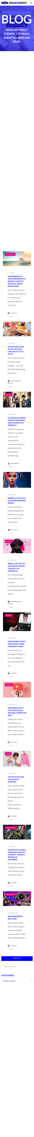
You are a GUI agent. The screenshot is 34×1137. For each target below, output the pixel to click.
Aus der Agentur (10, 894)
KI (6, 324)
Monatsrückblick (10, 827)
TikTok (8, 753)
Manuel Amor (14, 530)
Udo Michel (13, 673)
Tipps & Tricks (10, 254)
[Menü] (31, 2)
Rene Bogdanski (14, 463)
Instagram (9, 684)
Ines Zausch (13, 313)
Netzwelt (8, 394)
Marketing (9, 541)
